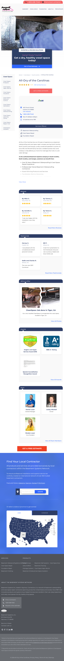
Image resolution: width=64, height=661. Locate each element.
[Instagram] (7, 630)
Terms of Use (44, 657)
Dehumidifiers (27, 565)
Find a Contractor (10, 600)
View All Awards (56, 379)
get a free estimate (32, 448)
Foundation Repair (6, 568)
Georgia (28, 483)
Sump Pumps (27, 563)
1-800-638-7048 (28, 114)
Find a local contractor (52, 2)
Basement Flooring (40, 565)
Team (22, 388)
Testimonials (25, 236)
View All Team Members (53, 441)
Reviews (23, 191)
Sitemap (51, 657)
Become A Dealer (6, 623)
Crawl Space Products (6, 82)
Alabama (21, 483)
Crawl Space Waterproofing (7, 110)
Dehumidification (21, 563)
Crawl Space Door (55, 563)
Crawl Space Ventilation (6, 105)
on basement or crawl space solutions (42, 642)
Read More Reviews (54, 228)
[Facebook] (5, 630)
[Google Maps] (2, 630)
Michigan (41, 483)
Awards (23, 329)
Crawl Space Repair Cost (6, 123)
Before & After (25, 281)
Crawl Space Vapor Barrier (7, 87)
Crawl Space (7, 76)
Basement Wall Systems (42, 563)
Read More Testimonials (53, 273)
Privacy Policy (34, 657)
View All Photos (56, 321)
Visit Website (27, 111)
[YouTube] (12, 630)
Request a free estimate (12, 605)
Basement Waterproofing (8, 563)
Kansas (34, 483)
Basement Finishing (7, 571)
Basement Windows (29, 571)
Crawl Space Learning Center (6, 117)
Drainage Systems (28, 568)
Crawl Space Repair (6, 565)
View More (22, 182)
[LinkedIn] (9, 630)
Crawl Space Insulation (6, 92)
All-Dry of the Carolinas (34, 80)
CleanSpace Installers (6, 128)
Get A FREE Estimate (40, 91)
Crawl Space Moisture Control (6, 99)
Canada (45, 513)
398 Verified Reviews (40, 85)
